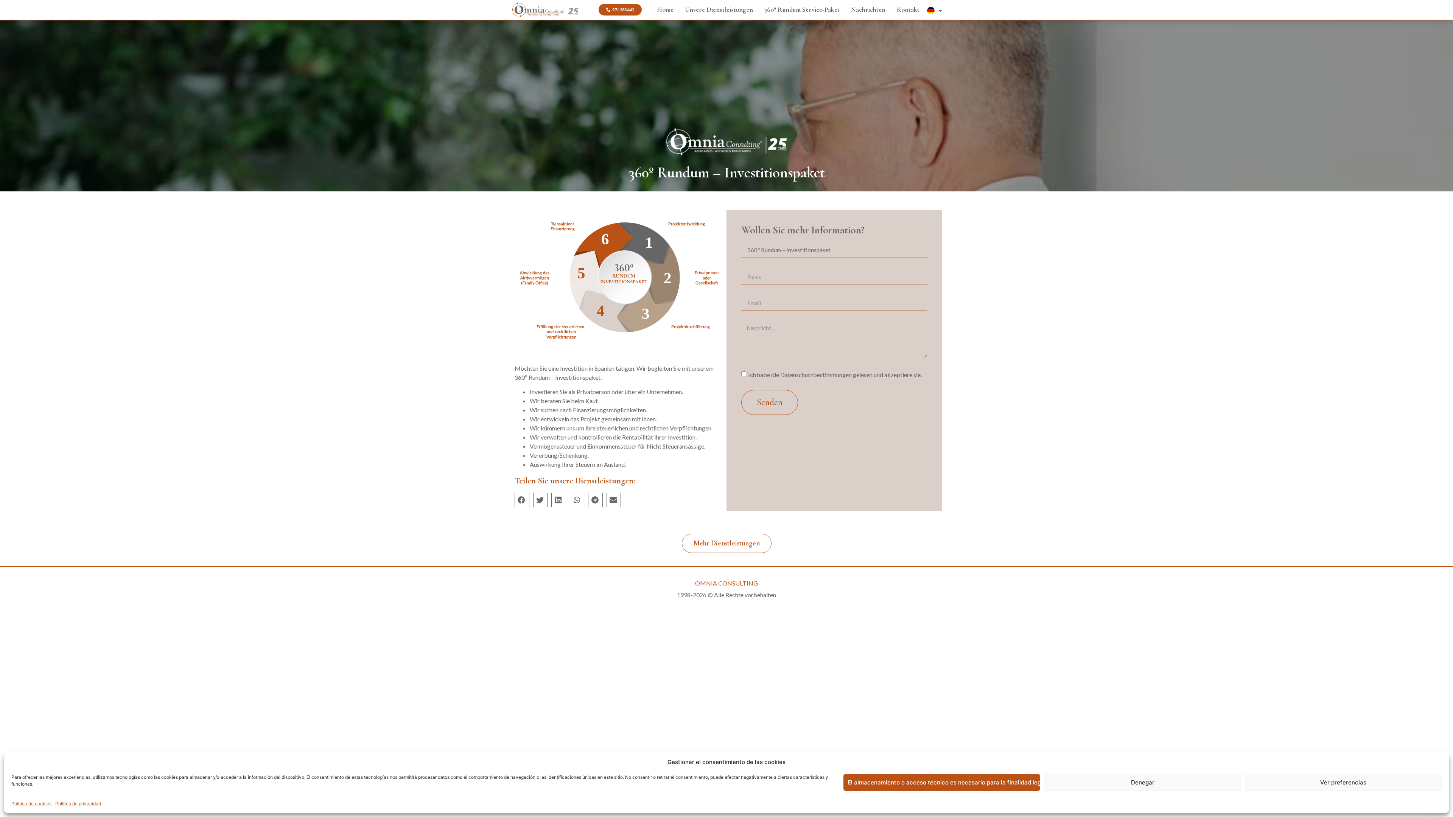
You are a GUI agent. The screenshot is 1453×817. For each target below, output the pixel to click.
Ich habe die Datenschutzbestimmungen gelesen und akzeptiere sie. (835, 374)
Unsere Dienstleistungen (719, 10)
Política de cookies (31, 803)
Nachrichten (868, 10)
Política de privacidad (78, 803)
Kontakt (908, 10)
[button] (522, 500)
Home (665, 10)
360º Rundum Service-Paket (802, 10)
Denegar (1142, 782)
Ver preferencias (1343, 782)
